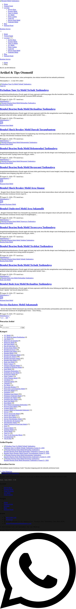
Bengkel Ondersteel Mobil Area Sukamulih (22, 208)
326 (7, 318)
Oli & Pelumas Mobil (10, 378)
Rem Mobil (7, 403)
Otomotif (7, 383)
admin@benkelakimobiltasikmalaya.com (18, 523)
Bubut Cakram (8, 364)
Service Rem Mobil (10, 417)
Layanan (6, 8)
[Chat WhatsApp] (38, 608)
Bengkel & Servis (9, 349)
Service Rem (12, 9)
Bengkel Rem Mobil (10, 360)
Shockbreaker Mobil (10, 422)
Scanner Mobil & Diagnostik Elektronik (16, 410)
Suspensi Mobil (9, 429)
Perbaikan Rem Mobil (11, 399)
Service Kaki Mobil (14, 20)
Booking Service (5, 29)
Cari (23, 327)
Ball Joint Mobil (9, 344)
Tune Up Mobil (13, 13)
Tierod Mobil (8, 431)
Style (5, 426)
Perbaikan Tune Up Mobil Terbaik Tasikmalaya (24, 90)
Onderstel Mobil (13, 22)
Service (6, 412)
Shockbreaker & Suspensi (12, 421)
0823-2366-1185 (11, 517)
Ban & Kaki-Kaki (9, 346)
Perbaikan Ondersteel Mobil (12, 396)
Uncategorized (8, 437)
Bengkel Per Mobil (10, 357)
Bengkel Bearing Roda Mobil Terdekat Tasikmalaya (26, 246)
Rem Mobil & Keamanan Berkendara (15, 405)
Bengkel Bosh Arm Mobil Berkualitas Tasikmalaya (26, 284)
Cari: (1, 325)
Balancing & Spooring (11, 341)
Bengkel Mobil (8, 353)
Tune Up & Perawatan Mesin (13, 435)
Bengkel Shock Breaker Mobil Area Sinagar (22, 188)
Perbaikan (7, 392)
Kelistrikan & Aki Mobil (11, 373)
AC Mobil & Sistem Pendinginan (14, 337)
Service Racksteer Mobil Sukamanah (19, 304)
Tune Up (3, 86)
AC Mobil (11, 15)
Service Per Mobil (9, 415)
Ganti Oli (11, 18)
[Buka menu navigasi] (1, 31)
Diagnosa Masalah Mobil (12, 365)
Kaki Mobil (7, 369)
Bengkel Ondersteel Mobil (12, 355)
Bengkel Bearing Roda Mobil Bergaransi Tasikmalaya (27, 167)
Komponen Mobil (9, 374)
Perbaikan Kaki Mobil (11, 394)
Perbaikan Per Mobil (10, 397)
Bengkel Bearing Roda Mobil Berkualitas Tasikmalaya (27, 109)
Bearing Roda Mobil (6, 105)
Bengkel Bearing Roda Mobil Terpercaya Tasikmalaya (27, 227)
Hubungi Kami (8, 25)
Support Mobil (8, 428)
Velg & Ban (7, 438)
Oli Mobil (7, 380)
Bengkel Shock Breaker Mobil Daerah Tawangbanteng (27, 129)
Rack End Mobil (9, 401)
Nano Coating (12, 16)
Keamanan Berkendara (11, 371)
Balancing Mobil (9, 342)
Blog (5, 24)
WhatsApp (9, 519)
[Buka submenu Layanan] (11, 38)
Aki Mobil (7, 339)
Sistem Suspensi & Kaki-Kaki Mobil (15, 424)
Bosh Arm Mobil (5, 280)
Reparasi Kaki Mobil (6, 125)
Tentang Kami (8, 6)
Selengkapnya (4, 101)
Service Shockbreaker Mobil (13, 419)
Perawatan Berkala (10, 387)
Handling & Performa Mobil (13, 367)
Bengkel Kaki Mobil (10, 351)
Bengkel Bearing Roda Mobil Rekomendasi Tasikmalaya (28, 148)
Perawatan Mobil (9, 390)
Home (6, 4)
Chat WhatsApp (7, 471)
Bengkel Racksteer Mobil (8, 204)
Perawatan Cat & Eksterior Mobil (14, 389)
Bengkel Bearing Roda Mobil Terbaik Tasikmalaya (26, 265)
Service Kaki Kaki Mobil (12, 413)
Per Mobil (7, 385)
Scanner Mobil (12, 11)
